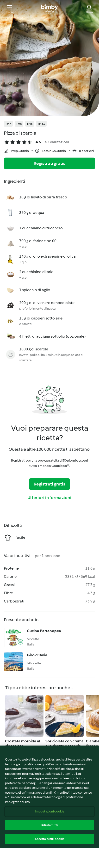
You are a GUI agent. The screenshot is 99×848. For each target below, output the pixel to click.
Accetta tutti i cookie (50, 839)
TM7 (8, 123)
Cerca (89, 12)
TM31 (41, 123)
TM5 (30, 123)
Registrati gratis (49, 163)
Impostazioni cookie (49, 811)
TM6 (19, 123)
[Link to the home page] (49, 9)
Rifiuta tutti (49, 825)
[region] (49, 797)
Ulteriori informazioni (49, 497)
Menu (9, 12)
